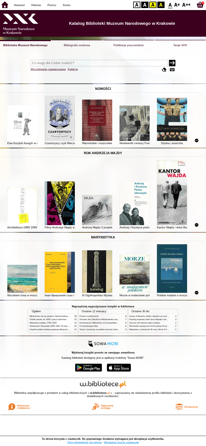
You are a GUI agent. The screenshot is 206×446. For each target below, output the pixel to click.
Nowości (19, 5)
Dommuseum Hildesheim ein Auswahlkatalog (100, 323)
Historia (36, 5)
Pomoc (51, 5)
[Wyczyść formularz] (164, 69)
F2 (186, 4)
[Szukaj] (172, 63)
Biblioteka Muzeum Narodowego (25, 45)
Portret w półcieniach (89, 316)
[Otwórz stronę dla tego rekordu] (23, 123)
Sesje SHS (180, 45)
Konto (66, 5)
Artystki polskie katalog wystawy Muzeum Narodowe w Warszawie (60, 329)
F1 (177, 4)
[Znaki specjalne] (172, 69)
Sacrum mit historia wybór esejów (144, 323)
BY (161, 4)
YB (153, 4)
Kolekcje (73, 69)
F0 (170, 4)
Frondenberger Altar (88, 326)
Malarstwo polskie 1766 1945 (43, 323)
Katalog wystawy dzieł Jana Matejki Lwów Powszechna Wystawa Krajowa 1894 (166, 319)
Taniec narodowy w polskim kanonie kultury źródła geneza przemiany (111, 329)
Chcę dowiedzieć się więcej (84, 442)
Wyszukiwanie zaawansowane (48, 69)
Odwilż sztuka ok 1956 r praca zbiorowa (48, 319)
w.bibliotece (100, 392)
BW (144, 4)
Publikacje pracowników (128, 45)
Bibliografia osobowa (77, 45)
